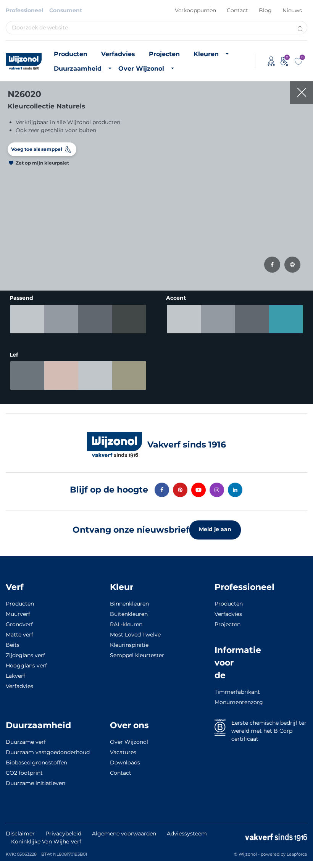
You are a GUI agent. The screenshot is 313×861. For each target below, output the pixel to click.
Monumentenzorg (226, 702)
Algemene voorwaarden (124, 833)
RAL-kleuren (126, 624)
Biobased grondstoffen (36, 762)
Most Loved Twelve (135, 634)
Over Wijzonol (141, 68)
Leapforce (297, 854)
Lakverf (15, 675)
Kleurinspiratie (129, 644)
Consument (65, 10)
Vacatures (123, 752)
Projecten (164, 54)
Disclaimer (20, 833)
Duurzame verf (26, 741)
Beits (12, 644)
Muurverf (18, 614)
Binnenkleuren (129, 603)
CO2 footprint (24, 772)
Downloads (125, 762)
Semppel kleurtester (137, 655)
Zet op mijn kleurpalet (42, 163)
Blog (265, 10)
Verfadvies (118, 54)
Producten (70, 54)
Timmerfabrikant (226, 691)
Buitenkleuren (129, 614)
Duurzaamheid (78, 68)
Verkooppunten (195, 10)
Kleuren (206, 54)
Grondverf (19, 624)
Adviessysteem (187, 833)
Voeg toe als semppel (36, 149)
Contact (237, 10)
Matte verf (19, 634)
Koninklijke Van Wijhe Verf (46, 841)
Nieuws (292, 10)
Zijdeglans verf (25, 655)
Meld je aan (215, 529)
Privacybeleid (63, 833)
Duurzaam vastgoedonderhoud (48, 752)
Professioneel (24, 10)
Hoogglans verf (26, 665)
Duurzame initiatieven (35, 783)
